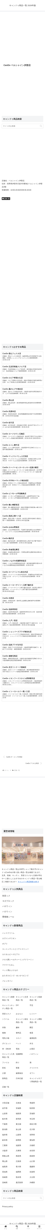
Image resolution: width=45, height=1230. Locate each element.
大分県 (32, 1177)
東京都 (18, 1124)
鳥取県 (18, 1156)
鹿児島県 (19, 1182)
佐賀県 (32, 1172)
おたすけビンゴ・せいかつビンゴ (15, 976)
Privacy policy (7, 1206)
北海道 (18, 1103)
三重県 (4, 1145)
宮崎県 (4, 1182)
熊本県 (18, 1177)
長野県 (32, 1135)
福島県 (18, 1113)
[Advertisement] (22, 37)
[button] (41, 126)
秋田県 (32, 1108)
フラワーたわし (8, 965)
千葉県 (4, 1124)
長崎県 (4, 1177)
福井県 (4, 1135)
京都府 (32, 1145)
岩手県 (4, 1108)
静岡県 (18, 1140)
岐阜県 (4, 1140)
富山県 (18, 1129)
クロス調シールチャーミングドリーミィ (18, 960)
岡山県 (4, 1161)
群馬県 (18, 1119)
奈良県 (32, 1151)
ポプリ (4, 944)
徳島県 (4, 1167)
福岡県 (18, 1172)
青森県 (32, 1103)
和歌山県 (5, 1156)
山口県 (32, 1161)
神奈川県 (33, 1124)
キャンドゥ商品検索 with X (28, 882)
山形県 (4, 1113)
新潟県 (4, 1129)
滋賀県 (18, 1145)
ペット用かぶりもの (10, 970)
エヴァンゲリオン (9, 938)
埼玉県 (32, 1119)
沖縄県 (32, 1182)
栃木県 (4, 1119)
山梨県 (18, 1135)
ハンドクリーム (8, 933)
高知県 (4, 1172)
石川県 (32, 1129)
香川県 (18, 1167)
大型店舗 (5, 1103)
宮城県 (18, 1108)
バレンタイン (7, 981)
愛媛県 (32, 1167)
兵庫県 (18, 1151)
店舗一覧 (7, 198)
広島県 (18, 1161)
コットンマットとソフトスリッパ (15, 949)
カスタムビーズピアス (11, 954)
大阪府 (4, 1151)
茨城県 (32, 1113)
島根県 (32, 1156)
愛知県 (32, 1140)
